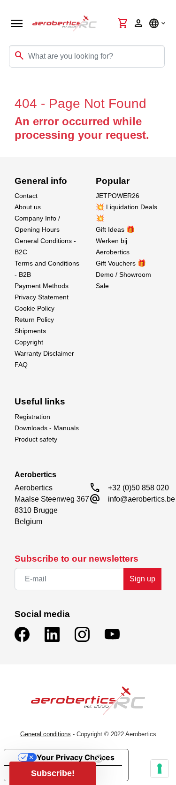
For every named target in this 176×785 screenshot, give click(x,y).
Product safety (36, 439)
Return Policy (34, 319)
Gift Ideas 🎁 (115, 229)
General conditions (45, 734)
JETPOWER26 (117, 195)
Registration (32, 416)
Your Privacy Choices (76, 757)
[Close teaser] (98, 758)
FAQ (21, 364)
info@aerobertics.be (141, 499)
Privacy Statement (42, 297)
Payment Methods (42, 286)
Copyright (29, 342)
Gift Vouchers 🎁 (121, 263)
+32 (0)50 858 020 (138, 488)
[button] (52, 773)
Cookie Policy (34, 308)
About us (28, 207)
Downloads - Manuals (47, 428)
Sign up (142, 579)
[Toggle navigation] (13, 86)
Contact (26, 195)
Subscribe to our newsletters (76, 559)
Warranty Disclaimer (44, 353)
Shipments (30, 331)
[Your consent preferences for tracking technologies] (159, 768)
